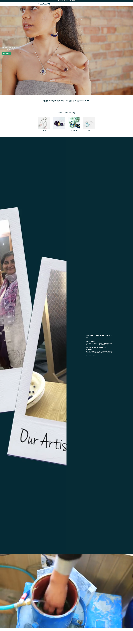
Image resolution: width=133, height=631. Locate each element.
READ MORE (94, 355)
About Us (87, 3)
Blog (92, 3)
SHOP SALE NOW (6, 53)
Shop (81, 3)
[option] (66, 50)
